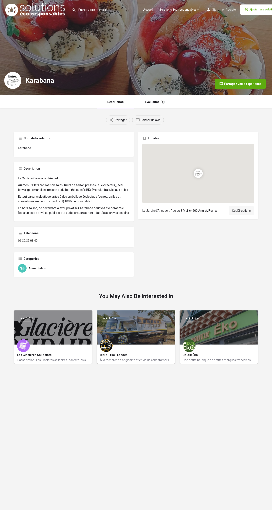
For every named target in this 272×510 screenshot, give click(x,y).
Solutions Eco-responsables (178, 9)
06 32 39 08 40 (28, 240)
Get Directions (241, 210)
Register (231, 9)
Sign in (216, 9)
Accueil (148, 9)
